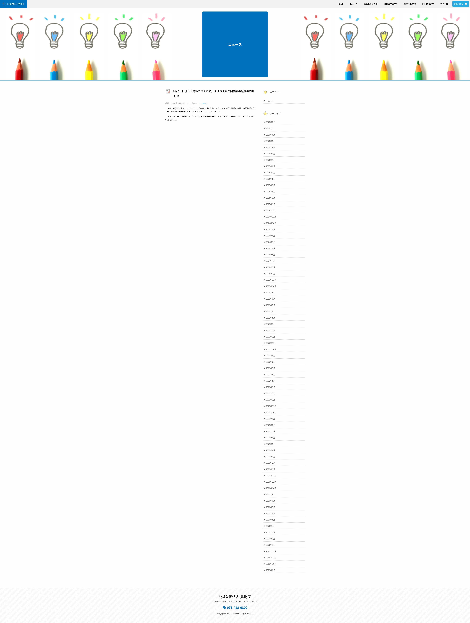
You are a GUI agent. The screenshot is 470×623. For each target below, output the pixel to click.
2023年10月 (271, 286)
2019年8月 (270, 570)
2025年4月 (270, 191)
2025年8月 (270, 166)
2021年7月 (270, 431)
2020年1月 (270, 544)
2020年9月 (270, 494)
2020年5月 (270, 519)
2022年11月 (271, 342)
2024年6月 (270, 248)
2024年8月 (270, 235)
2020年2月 (270, 538)
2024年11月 (271, 216)
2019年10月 (271, 563)
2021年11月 (271, 406)
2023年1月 (270, 336)
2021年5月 (270, 443)
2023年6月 (270, 311)
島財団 (15, 3)
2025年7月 (270, 172)
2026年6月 (270, 134)
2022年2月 (270, 393)
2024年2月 (270, 267)
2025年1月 (270, 204)
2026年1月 (270, 159)
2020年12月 (271, 475)
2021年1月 (270, 469)
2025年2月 (270, 197)
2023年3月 (270, 323)
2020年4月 (270, 525)
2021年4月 (270, 450)
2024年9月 (270, 229)
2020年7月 (270, 507)
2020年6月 (270, 513)
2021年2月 (270, 462)
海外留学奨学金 (391, 3)
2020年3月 (270, 532)
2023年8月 (270, 298)
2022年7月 (270, 368)
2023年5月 (270, 317)
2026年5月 (270, 140)
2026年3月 (270, 153)
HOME (340, 3)
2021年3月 (270, 456)
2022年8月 (270, 361)
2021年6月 (270, 437)
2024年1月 (270, 273)
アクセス (444, 3)
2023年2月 (270, 330)
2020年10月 (271, 488)
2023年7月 (270, 305)
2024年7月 (270, 241)
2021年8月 (270, 424)
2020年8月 (270, 500)
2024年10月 (271, 223)
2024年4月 (270, 260)
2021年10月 (271, 412)
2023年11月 (271, 279)
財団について (428, 3)
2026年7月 (270, 128)
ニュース (354, 3)
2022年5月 (270, 380)
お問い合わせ (458, 4)
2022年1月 (270, 399)
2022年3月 (270, 387)
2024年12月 (271, 210)
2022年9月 (270, 355)
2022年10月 (271, 349)
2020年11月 (271, 481)
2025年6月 (270, 178)
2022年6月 (270, 374)
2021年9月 (270, 418)
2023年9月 (270, 292)
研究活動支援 (410, 3)
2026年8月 (270, 121)
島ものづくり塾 (371, 3)
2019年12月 (271, 551)
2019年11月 (271, 557)
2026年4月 (270, 147)
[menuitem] (340, 3)
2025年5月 (270, 185)
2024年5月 (270, 254)
